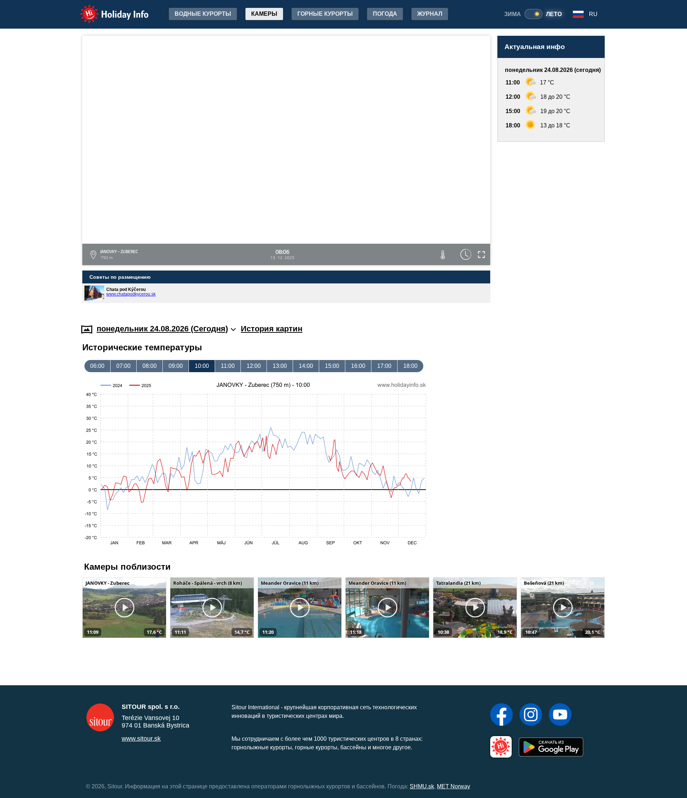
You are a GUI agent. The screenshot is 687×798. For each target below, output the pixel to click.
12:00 (254, 366)
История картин (271, 328)
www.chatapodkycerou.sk (131, 294)
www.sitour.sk (141, 738)
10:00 (202, 366)
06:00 (97, 366)
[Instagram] (531, 715)
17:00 (384, 366)
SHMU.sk (422, 786)
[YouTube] (560, 715)
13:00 (280, 366)
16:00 (358, 366)
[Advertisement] (551, 226)
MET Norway (453, 786)
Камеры (264, 14)
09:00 (176, 366)
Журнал (429, 14)
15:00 (332, 366)
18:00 (410, 366)
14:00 (306, 366)
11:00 (228, 366)
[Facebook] (501, 715)
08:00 (149, 366)
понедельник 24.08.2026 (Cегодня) (162, 328)
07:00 (123, 366)
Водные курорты (203, 14)
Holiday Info (107, 9)
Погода (385, 14)
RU (593, 14)
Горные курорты (325, 14)
